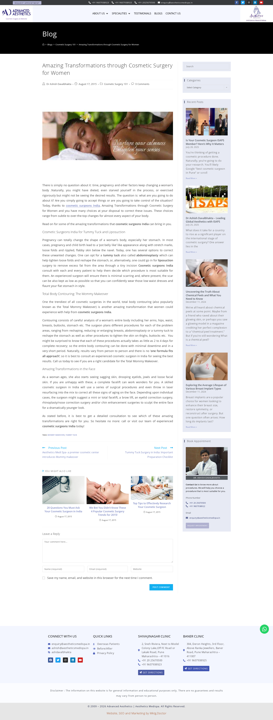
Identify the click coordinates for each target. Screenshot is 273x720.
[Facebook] (50, 660)
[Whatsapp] (264, 629)
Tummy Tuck (71, 435)
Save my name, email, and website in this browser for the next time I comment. (100, 578)
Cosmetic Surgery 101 (116, 84)
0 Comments (142, 84)
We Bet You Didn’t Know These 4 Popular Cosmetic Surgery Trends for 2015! (107, 511)
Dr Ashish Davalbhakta (58, 84)
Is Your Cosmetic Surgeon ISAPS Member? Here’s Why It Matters (205, 142)
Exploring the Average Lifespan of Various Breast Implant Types (206, 386)
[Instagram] (249, 2)
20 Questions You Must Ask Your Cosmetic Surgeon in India (63, 509)
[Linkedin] (255, 2)
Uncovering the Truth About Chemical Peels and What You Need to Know (203, 295)
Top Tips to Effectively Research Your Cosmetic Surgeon (152, 505)
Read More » (191, 178)
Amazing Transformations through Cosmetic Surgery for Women (109, 44)
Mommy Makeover (56, 435)
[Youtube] (261, 2)
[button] (27, 3)
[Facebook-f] (237, 2)
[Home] (43, 44)
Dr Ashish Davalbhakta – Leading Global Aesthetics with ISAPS (205, 219)
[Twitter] (243, 2)
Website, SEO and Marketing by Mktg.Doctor (136, 713)
